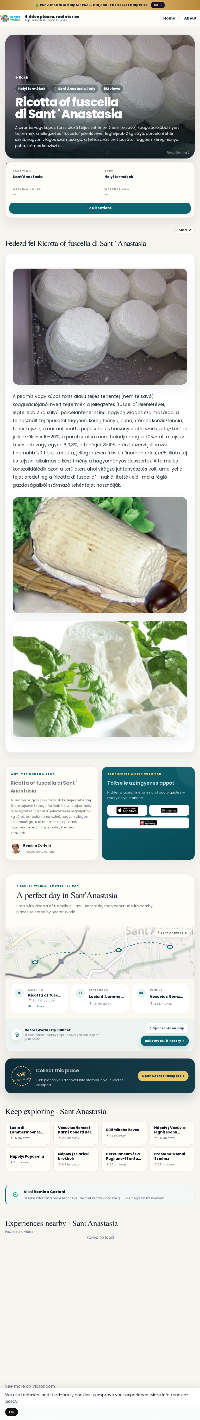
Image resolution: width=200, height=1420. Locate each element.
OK (11, 1412)
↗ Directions (100, 208)
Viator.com (43, 1386)
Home (169, 18)
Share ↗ (185, 230)
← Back (21, 77)
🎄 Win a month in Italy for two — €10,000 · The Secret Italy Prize (98, 5)
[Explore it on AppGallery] (148, 822)
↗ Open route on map (166, 1028)
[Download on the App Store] (127, 810)
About (190, 18)
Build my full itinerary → (164, 1041)
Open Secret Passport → (163, 1076)
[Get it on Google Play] (169, 810)
